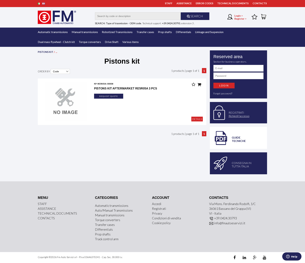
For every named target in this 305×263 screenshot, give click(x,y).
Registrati (159, 209)
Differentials (183, 32)
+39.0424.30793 (225, 218)
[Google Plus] (252, 257)
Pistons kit (45, 51)
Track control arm (106, 239)
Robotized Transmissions (117, 32)
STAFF (168, 3)
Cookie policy (161, 223)
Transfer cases (145, 32)
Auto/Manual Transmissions (114, 210)
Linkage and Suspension (209, 32)
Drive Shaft (111, 41)
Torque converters (90, 41)
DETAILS (197, 119)
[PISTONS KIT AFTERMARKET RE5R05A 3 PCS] (66, 101)
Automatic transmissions (53, 32)
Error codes (204, 3)
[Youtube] (262, 257)
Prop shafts (165, 32)
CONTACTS (260, 3)
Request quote (108, 96)
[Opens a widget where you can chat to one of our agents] (291, 256)
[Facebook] (235, 257)
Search (196, 16)
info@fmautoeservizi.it (229, 223)
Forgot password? (222, 93)
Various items (130, 41)
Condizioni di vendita (166, 218)
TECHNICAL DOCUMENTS (233, 3)
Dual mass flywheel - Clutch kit (56, 41)
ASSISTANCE (184, 3)
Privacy (157, 213)
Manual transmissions (85, 32)
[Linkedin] (242, 257)
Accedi (156, 204)
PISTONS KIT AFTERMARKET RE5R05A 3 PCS (125, 88)
